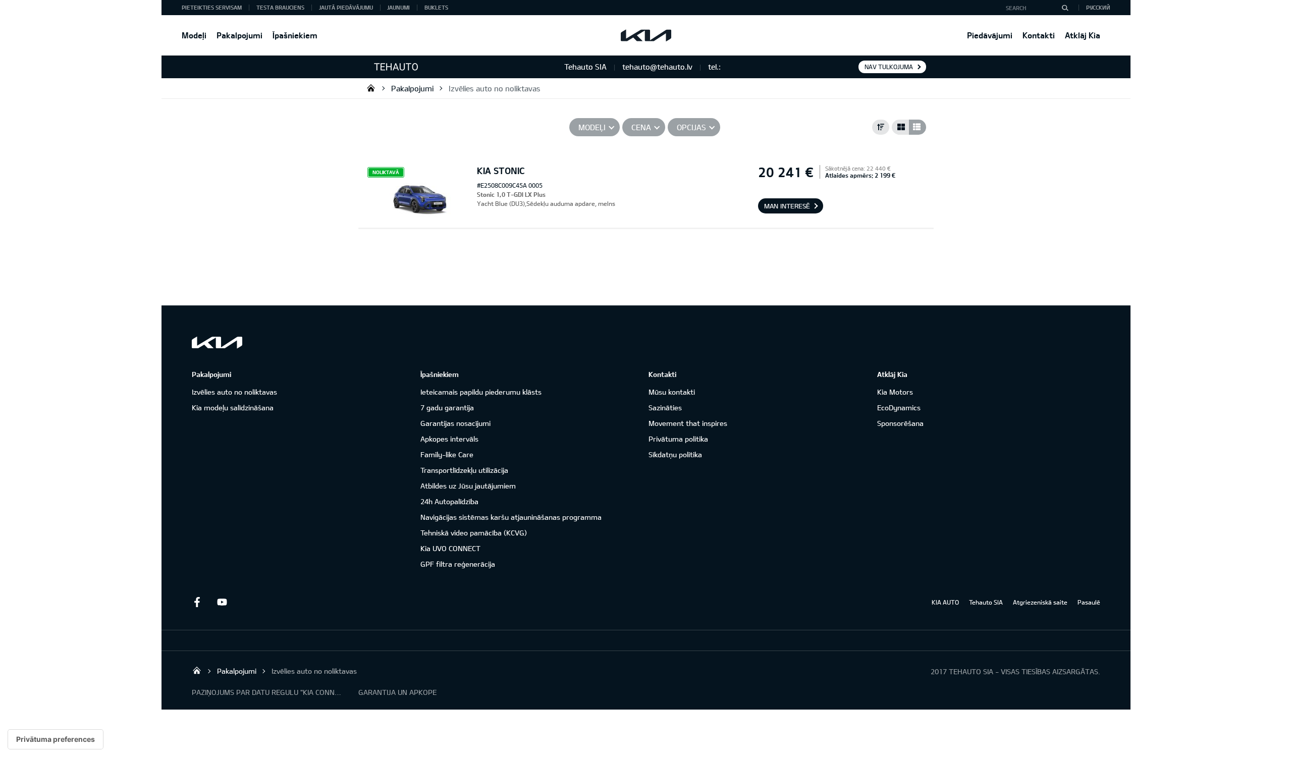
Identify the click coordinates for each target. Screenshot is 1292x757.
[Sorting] (880, 127)
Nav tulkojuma (889, 66)
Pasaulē (1089, 602)
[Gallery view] (900, 127)
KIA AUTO (945, 602)
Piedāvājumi (989, 35)
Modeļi (194, 35)
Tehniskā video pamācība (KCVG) (473, 532)
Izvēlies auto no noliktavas (495, 88)
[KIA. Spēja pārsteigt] (217, 342)
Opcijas (691, 127)
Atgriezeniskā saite (1040, 602)
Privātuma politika (678, 439)
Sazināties (665, 407)
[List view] (917, 127)
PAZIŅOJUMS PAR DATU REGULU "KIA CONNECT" (267, 692)
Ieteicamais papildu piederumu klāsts (481, 392)
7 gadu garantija (447, 407)
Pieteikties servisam (212, 7)
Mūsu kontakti (672, 392)
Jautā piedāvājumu (346, 7)
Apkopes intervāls (449, 439)
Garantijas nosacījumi (455, 423)
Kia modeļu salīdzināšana (233, 407)
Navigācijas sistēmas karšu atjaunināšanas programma (511, 517)
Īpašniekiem (295, 35)
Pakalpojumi (239, 35)
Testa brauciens (280, 7)
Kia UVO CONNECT (450, 548)
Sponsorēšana (900, 423)
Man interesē (787, 206)
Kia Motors (895, 392)
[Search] (1064, 7)
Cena (641, 127)
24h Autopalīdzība (449, 501)
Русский (1098, 7)
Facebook (197, 602)
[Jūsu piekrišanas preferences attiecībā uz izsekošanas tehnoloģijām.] (55, 739)
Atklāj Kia (1082, 35)
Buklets (436, 7)
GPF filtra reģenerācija (457, 564)
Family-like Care (446, 454)
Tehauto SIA (371, 88)
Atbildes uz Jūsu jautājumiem (468, 485)
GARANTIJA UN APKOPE (397, 692)
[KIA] (646, 35)
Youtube (222, 602)
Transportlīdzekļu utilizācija (464, 470)
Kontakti (1038, 35)
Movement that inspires (688, 423)
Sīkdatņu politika (675, 454)
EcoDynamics (899, 407)
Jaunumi (398, 7)
